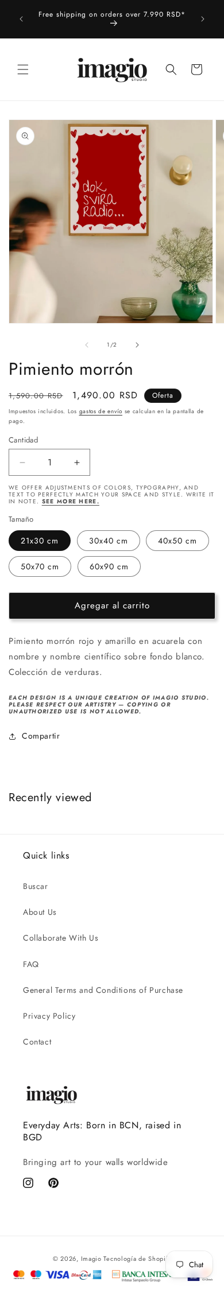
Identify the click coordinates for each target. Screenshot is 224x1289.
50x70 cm (40, 566)
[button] (23, 69)
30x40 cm (108, 540)
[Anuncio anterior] (21, 19)
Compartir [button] (41, 735)
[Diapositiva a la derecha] (137, 345)
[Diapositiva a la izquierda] (86, 345)
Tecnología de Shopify (137, 1258)
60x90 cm (109, 566)
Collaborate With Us (60, 938)
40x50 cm (177, 540)
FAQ (31, 964)
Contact (37, 1041)
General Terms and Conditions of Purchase (103, 990)
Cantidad (23, 439)
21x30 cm (40, 540)
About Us (40, 912)
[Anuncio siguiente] (202, 19)
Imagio (91, 1258)
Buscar (35, 886)
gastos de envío (101, 411)
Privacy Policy (49, 1016)
